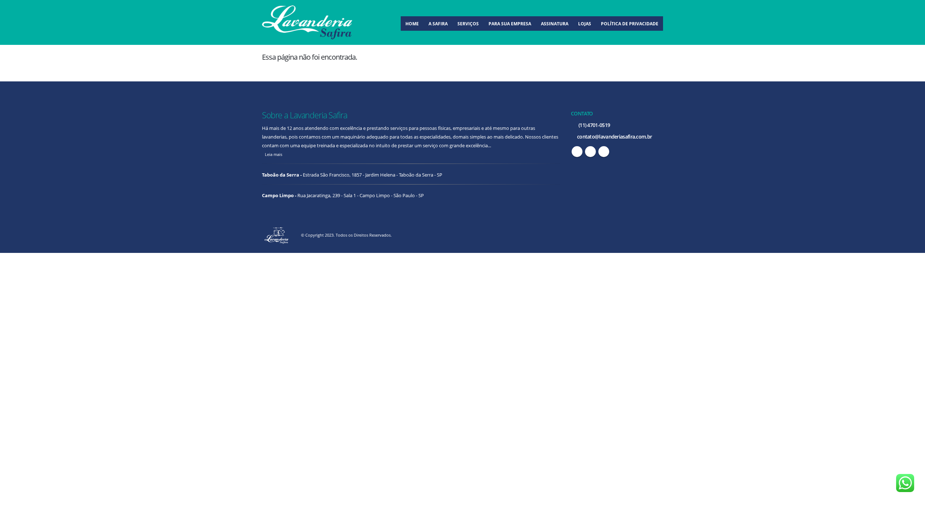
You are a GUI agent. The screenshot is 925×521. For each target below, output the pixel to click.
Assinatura (554, 24)
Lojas (584, 24)
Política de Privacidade (629, 24)
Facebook (577, 151)
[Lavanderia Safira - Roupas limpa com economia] (307, 22)
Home (412, 24)
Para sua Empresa (510, 24)
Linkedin (603, 151)
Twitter (590, 151)
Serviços (468, 24)
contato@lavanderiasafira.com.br (614, 136)
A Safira (438, 24)
